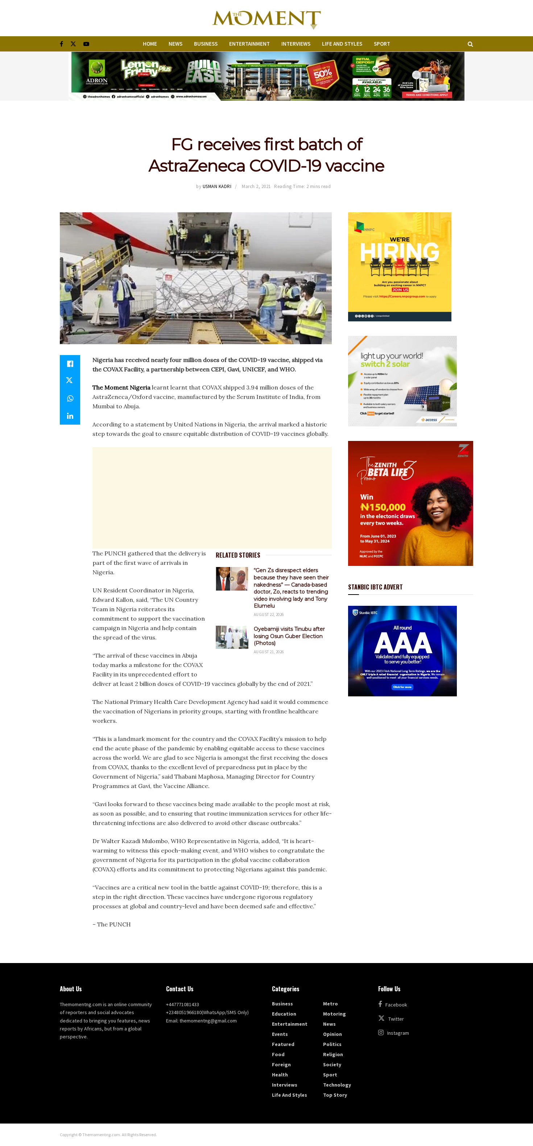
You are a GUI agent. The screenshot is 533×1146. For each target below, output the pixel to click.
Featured (283, 1044)
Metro (330, 1003)
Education (284, 1013)
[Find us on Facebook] (61, 44)
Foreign (281, 1064)
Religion (333, 1054)
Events (280, 1034)
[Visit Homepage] (266, 18)
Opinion (332, 1034)
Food (278, 1054)
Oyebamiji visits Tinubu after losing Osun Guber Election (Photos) (289, 636)
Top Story (335, 1095)
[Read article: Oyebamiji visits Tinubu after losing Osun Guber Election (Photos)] (232, 637)
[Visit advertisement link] (266, 76)
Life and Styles (342, 43)
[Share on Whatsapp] (70, 398)
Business (206, 43)
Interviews (295, 43)
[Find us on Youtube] (86, 44)
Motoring (334, 1013)
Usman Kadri (217, 186)
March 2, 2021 (256, 186)
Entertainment (249, 43)
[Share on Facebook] (70, 363)
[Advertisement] (212, 498)
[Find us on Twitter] (73, 44)
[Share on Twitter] (70, 381)
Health (280, 1074)
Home (150, 43)
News (175, 43)
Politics (332, 1044)
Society (332, 1064)
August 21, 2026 (269, 651)
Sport (382, 43)
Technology (337, 1085)
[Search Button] (470, 43)
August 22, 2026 (269, 614)
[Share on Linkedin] (70, 416)
